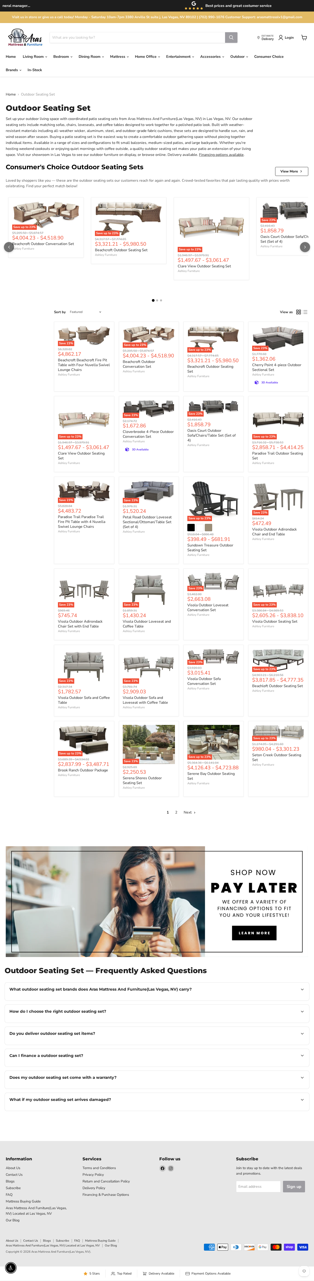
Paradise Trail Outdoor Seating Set (277, 456)
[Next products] (305, 247)
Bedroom (61, 56)
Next (188, 812)
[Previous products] (9, 247)
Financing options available (221, 154)
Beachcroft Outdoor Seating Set (121, 250)
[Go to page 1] (153, 300)
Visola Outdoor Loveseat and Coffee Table (147, 624)
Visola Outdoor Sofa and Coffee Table (84, 700)
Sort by (60, 312)
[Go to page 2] (157, 300)
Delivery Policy (94, 1188)
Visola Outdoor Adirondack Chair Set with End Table (80, 624)
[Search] (231, 37)
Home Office (146, 56)
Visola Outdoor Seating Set (274, 621)
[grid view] (298, 312)
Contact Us (14, 1174)
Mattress (118, 56)
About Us (13, 1168)
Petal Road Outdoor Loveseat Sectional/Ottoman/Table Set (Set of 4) (147, 522)
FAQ (9, 1194)
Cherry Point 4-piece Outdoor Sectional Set (276, 367)
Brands (12, 70)
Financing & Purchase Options (106, 1194)
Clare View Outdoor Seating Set (204, 266)
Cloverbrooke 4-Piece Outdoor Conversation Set (148, 434)
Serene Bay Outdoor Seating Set (211, 776)
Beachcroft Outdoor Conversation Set (43, 243)
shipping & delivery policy (279, 1044)
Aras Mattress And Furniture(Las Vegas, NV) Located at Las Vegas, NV (53, 1245)
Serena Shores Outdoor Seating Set (142, 780)
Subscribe (13, 1188)
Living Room (34, 56)
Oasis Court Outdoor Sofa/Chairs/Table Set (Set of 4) (211, 435)
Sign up (294, 1186)
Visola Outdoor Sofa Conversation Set (204, 681)
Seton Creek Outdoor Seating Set (276, 757)
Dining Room (90, 56)
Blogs (10, 1181)
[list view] (305, 312)
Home (11, 56)
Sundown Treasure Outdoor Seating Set (210, 548)
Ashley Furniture (23, 249)
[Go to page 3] (161, 300)
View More (289, 171)
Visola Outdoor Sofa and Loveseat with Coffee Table (145, 700)
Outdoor (237, 56)
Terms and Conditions (99, 1168)
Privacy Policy (93, 1174)
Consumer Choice (269, 56)
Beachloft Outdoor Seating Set (277, 686)
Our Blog (13, 1220)
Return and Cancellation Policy (106, 1181)
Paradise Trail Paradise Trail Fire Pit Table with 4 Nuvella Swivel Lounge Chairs (81, 521)
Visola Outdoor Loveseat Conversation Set (207, 608)
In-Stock (35, 70)
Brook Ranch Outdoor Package (83, 770)
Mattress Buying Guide (23, 1201)
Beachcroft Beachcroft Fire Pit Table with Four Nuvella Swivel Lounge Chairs (84, 365)
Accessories (211, 56)
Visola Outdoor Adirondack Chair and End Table (274, 532)
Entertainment (178, 56)
